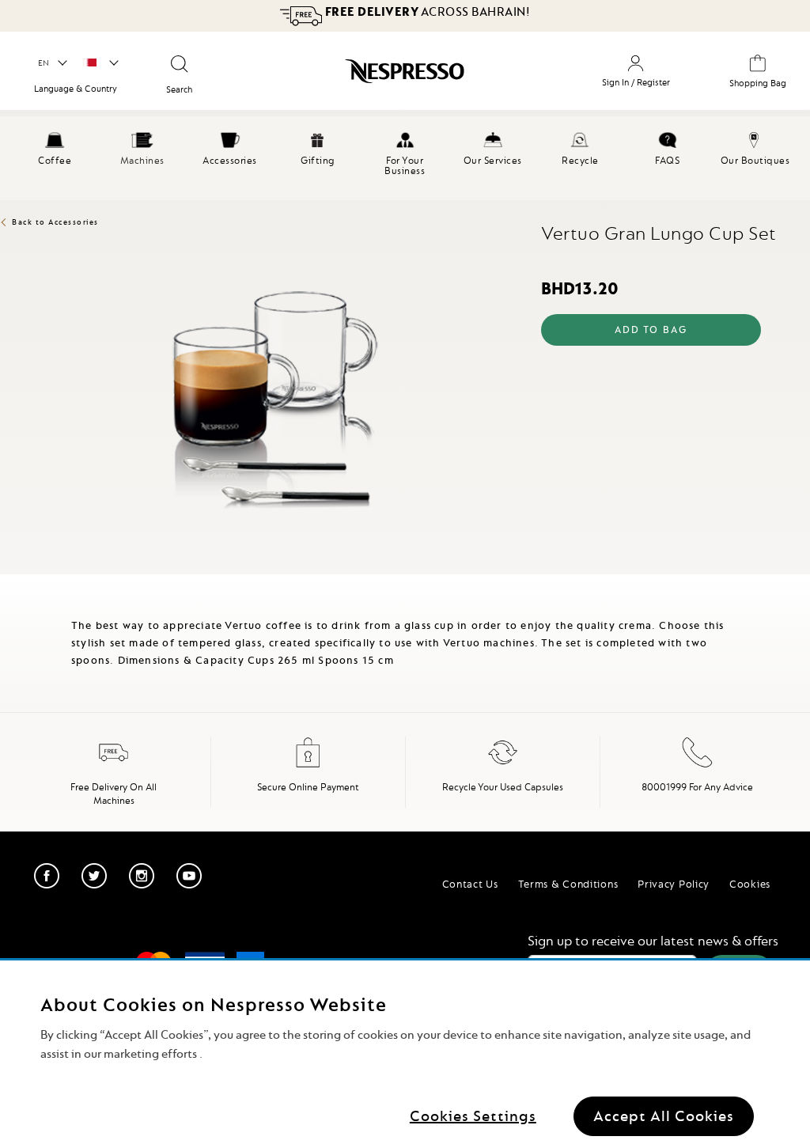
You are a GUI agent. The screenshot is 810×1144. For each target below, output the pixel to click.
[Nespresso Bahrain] (378, 76)
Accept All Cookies (663, 1116)
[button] (51, 63)
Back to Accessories (55, 222)
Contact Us (470, 883)
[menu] (405, 158)
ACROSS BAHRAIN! (426, 12)
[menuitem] (55, 146)
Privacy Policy (674, 883)
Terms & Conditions (568, 883)
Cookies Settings (473, 1116)
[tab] (4, 581)
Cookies (749, 883)
